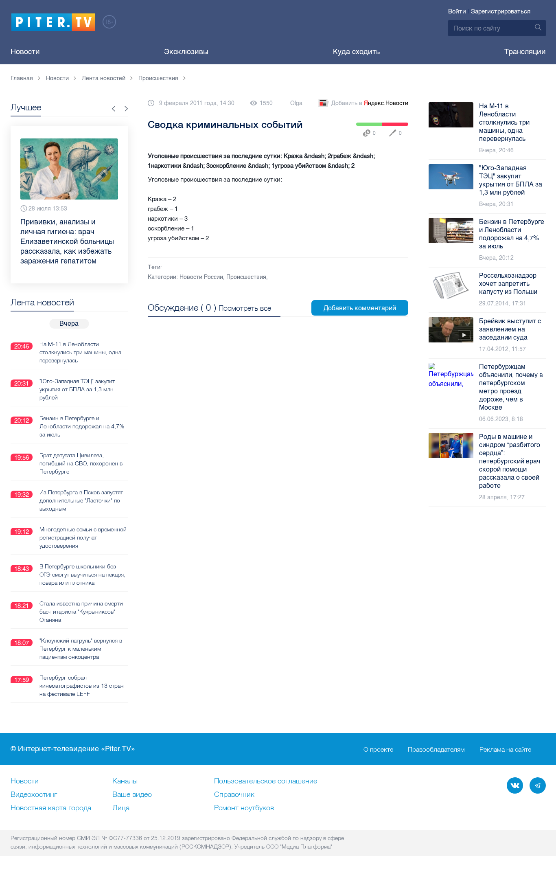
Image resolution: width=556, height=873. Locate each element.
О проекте (378, 749)
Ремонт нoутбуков (244, 808)
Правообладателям (436, 749)
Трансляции (525, 51)
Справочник (234, 795)
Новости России (201, 277)
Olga (296, 103)
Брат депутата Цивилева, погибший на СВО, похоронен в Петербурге (81, 463)
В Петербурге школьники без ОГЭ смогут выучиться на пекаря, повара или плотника (82, 574)
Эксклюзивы (186, 51)
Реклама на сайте (505, 749)
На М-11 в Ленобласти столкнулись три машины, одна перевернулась (80, 352)
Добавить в (369, 103)
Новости (25, 51)
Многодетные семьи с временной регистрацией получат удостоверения (83, 537)
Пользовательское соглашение (265, 781)
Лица (120, 808)
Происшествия (246, 277)
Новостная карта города (51, 808)
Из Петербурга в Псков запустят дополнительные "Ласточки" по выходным (81, 500)
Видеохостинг (34, 795)
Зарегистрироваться (500, 11)
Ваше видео (132, 795)
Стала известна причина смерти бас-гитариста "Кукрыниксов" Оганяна (81, 611)
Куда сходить (356, 51)
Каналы (125, 781)
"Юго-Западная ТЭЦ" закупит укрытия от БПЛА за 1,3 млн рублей (77, 389)
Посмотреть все (245, 308)
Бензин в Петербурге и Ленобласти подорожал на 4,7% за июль (81, 426)
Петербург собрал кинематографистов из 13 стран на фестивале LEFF (81, 686)
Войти (457, 11)
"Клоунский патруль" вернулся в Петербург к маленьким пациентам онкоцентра (80, 648)
